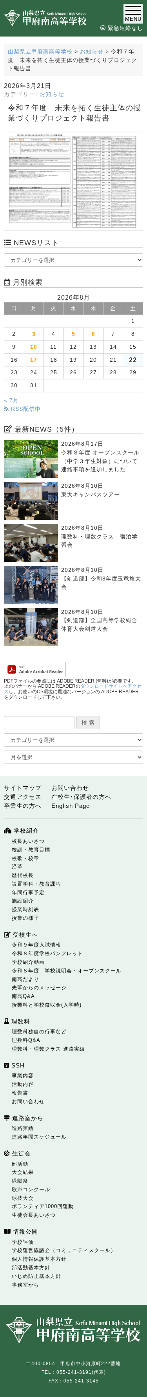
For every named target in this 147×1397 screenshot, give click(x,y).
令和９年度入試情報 (36, 945)
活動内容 (23, 1084)
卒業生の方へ (23, 805)
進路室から (27, 1118)
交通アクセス (23, 796)
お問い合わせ (70, 787)
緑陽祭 (20, 1181)
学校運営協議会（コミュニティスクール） (64, 1250)
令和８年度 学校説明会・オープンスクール (67, 971)
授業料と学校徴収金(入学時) (47, 1005)
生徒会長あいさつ (34, 1215)
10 (33, 347)
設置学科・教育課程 (36, 884)
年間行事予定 (28, 892)
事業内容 (23, 1075)
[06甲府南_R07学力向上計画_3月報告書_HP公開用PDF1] (73, 181)
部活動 (20, 1164)
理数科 (19, 1021)
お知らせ (51, 94)
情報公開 (24, 1231)
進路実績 (23, 1128)
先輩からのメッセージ (39, 988)
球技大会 (23, 1198)
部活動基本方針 (31, 1268)
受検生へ (24, 934)
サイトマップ (23, 787)
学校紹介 (25, 830)
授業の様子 (25, 918)
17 (33, 360)
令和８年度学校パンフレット (47, 953)
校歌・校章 (25, 858)
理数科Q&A (26, 1040)
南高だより (25, 979)
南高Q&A (23, 996)
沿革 (17, 867)
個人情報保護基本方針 (39, 1259)
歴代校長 (23, 875)
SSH (17, 1065)
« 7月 (11, 400)
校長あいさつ (28, 841)
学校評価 (23, 1242)
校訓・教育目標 (31, 850)
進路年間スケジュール (39, 1137)
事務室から (25, 1285)
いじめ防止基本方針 (36, 1276)
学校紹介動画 (28, 962)
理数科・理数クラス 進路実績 (48, 1049)
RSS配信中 (25, 409)
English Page (70, 805)
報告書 (20, 1093)
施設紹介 (23, 901)
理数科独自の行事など (39, 1031)
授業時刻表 (25, 909)
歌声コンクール (31, 1189)
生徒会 (20, 1153)
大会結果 (23, 1172)
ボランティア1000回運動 (43, 1206)
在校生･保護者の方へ (81, 796)
